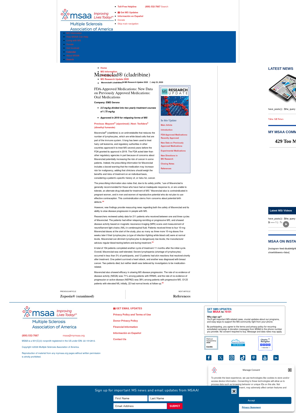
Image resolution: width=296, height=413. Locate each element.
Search (164, 6)
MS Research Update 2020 (115, 79)
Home (104, 68)
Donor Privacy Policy (125, 320)
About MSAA (72, 55)
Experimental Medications (173, 150)
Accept (251, 400)
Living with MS (73, 40)
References (166, 168)
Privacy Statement (251, 407)
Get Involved (72, 47)
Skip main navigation (128, 23)
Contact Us (119, 339)
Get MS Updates (129, 12)
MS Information (74, 33)
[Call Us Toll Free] (140, 6)
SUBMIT (175, 406)
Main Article (166, 124)
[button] (289, 370)
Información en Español (130, 16)
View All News (275, 119)
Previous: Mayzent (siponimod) (111, 123)
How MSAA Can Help (77, 36)
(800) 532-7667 (30, 335)
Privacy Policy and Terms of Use (132, 314)
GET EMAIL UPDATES (129, 308)
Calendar (71, 51)
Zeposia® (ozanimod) (77, 296)
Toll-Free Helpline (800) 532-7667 (139, 6)
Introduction (167, 129)
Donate (121, 19)
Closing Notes (167, 163)
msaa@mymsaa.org (74, 335)
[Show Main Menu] (63, 6)
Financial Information (125, 327)
